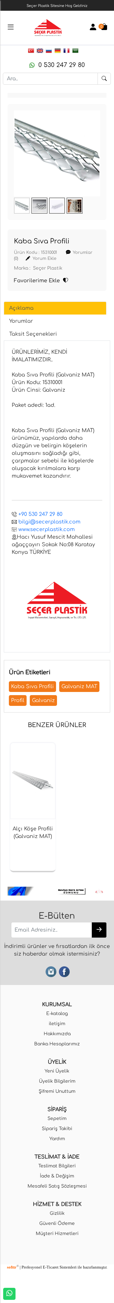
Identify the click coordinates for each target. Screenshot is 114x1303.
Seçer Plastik (47, 268)
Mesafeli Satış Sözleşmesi (57, 1186)
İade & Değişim (57, 1175)
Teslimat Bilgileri (57, 1165)
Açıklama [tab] (21, 308)
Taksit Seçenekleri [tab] (33, 334)
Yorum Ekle (44, 258)
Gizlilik (57, 1213)
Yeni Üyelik (57, 1071)
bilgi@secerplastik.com (49, 522)
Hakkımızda (57, 1033)
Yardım (57, 1138)
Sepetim (57, 1118)
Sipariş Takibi (57, 1128)
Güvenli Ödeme (57, 1223)
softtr (13, 1267)
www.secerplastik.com (46, 529)
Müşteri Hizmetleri (57, 1233)
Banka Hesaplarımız (57, 1043)
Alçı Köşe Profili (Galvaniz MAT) (33, 832)
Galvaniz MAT (79, 686)
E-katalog (57, 1013)
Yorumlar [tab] (21, 321)
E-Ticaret (51, 1267)
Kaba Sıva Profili (32, 686)
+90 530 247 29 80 (40, 514)
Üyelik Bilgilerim (57, 1081)
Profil (17, 700)
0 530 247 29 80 (60, 65)
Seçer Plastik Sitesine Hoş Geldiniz (57, 6)
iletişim (57, 1023)
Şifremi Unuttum (57, 1091)
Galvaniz (43, 700)
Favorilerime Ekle (38, 281)
